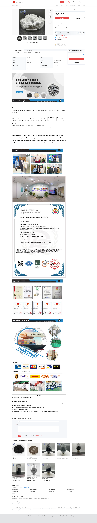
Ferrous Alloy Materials (70, 489)
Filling (30, 502)
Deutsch (47, 516)
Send (20, 435)
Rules (84, 5)
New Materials (50, 491)
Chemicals (16, 7)
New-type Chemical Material (23, 7)
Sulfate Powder (15, 510)
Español (28, 516)
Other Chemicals (15, 502)
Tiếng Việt (71, 516)
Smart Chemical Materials (37, 502)
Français (35, 516)
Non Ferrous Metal (33, 489)
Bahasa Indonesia (76, 516)
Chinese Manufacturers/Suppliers (36, 515)
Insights (74, 515)
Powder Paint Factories (16, 507)
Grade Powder (54, 507)
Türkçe (68, 516)
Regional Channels (60, 515)
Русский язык (39, 516)
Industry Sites (55, 515)
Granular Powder (76, 507)
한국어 (57, 516)
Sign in (84, 2)
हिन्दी (62, 516)
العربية (54, 516)
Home (13, 7)
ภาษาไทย (65, 516)
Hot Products (24, 515)
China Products (29, 515)
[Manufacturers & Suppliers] (17, 2)
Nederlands (50, 516)
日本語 (59, 516)
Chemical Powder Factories (26, 507)
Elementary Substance (23, 502)
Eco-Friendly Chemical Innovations (60, 502)
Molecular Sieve (69, 491)
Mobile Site (70, 515)
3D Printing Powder (15, 491)
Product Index (66, 515)
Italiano (43, 516)
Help (67, 5)
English (25, 516)
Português (31, 516)
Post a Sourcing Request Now (40, 435)
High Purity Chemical (15, 489)
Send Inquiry (62, 18)
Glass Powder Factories (36, 507)
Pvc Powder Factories (46, 507)
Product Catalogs (26, 487)
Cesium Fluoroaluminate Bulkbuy (25, 510)
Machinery (13, 493)
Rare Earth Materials (51, 489)
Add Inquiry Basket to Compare (32, 42)
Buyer (62, 5)
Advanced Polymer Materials (47, 502)
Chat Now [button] (78, 18)
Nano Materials (32, 491)
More (13, 512)
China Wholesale (44, 515)
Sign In (56, 45)
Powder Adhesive (68, 507)
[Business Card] (83, 54)
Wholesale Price (50, 515)
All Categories (15, 5)
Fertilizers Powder (61, 507)
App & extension (72, 5)
